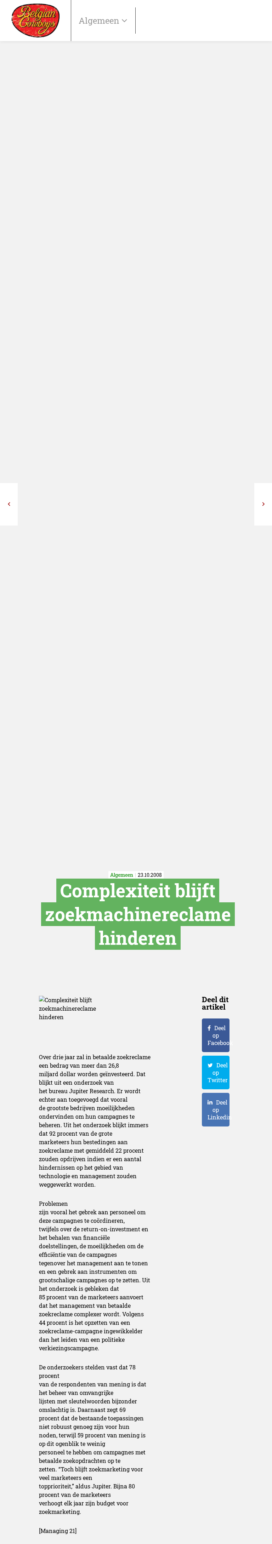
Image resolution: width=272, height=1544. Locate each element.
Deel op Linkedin (219, 1110)
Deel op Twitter (218, 1072)
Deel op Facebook (219, 1035)
